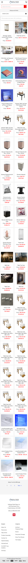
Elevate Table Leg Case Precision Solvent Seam (7, 128)
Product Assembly (5, 535)
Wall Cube (7, 265)
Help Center (4, 532)
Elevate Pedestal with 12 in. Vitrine (21, 152)
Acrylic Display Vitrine (21, 474)
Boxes (17, 531)
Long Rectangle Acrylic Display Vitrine (21, 451)
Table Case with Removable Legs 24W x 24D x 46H (21, 406)
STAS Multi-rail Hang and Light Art (7, 58)
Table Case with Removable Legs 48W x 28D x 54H (7, 333)
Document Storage (20, 534)
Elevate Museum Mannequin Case (7, 243)
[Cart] (26, 2)
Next (19, 485)
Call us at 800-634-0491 (14, 510)
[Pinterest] (14, 514)
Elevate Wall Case (21, 220)
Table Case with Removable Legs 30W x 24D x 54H (7, 381)
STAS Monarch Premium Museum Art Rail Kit (21, 58)
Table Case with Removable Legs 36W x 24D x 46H (21, 357)
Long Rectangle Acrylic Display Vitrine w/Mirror (7, 429)
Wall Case (21, 286)
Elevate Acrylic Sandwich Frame (7, 197)
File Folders (18, 539)
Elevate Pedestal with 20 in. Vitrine (7, 152)
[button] (25, 13)
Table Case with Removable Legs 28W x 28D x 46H (21, 381)
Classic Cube (7, 307)
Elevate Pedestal (21, 174)
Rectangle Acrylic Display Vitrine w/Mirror (21, 429)
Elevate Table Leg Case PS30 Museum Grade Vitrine (21, 105)
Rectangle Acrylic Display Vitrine (7, 474)
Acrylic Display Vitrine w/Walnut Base (21, 81)
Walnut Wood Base (7, 80)
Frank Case (21, 242)
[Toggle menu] (2, 2)
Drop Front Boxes (19, 537)
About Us (3, 527)
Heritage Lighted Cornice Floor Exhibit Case (7, 37)
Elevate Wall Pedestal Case (7, 220)
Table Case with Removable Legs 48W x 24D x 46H (21, 333)
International (4, 543)
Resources (4, 530)
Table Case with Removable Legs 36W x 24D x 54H (7, 357)
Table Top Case (21, 265)
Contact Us (4, 538)
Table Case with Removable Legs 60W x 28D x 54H (21, 129)
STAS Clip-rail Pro (21, 35)
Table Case (7, 286)
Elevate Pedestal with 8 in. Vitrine (7, 175)
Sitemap (3, 550)
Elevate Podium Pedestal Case (21, 197)
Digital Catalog (5, 540)
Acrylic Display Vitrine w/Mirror (7, 451)
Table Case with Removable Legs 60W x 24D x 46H (21, 309)
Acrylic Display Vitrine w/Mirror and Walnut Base (7, 105)
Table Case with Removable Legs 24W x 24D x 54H (7, 406)
